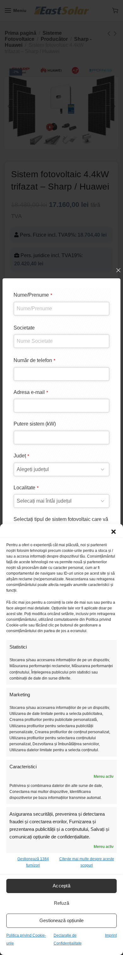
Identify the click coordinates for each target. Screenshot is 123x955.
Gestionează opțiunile (61, 920)
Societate (24, 327)
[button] (113, 532)
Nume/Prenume (33, 295)
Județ (21, 455)
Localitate (26, 487)
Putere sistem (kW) (35, 423)
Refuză (61, 903)
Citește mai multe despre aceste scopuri (86, 862)
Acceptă (61, 885)
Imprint (111, 935)
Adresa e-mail (31, 392)
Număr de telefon (34, 360)
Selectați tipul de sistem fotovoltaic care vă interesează (61, 523)
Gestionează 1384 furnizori (33, 862)
